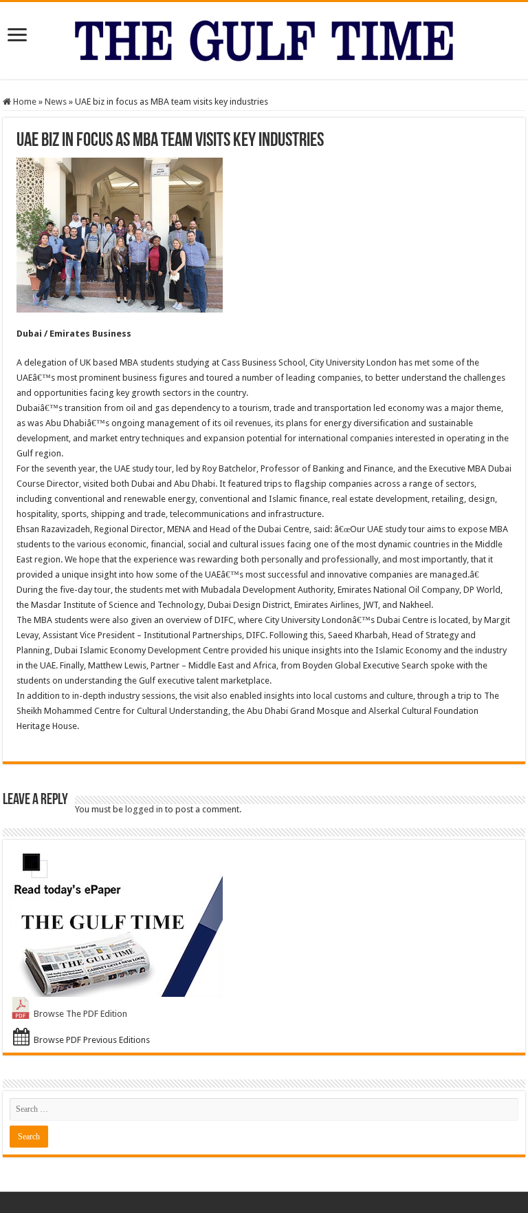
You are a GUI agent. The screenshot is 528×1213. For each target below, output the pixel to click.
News (56, 101)
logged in (144, 809)
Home (23, 101)
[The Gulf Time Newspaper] (264, 37)
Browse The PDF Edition (80, 1014)
